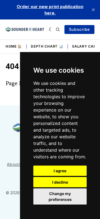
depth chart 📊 (47, 46)
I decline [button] (60, 182)
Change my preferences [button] (60, 196)
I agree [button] (60, 170)
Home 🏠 (14, 46)
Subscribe (79, 29)
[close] (93, 9)
